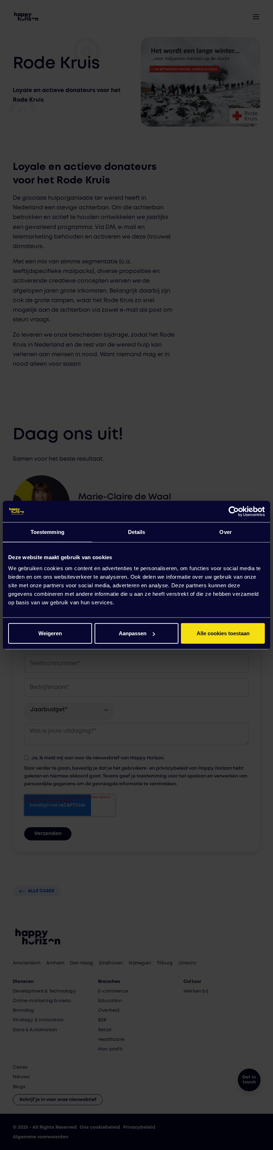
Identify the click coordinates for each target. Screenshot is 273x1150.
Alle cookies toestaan (223, 633)
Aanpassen (132, 633)
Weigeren (50, 633)
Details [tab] (136, 532)
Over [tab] (225, 532)
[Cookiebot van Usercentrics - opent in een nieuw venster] (234, 511)
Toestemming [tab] (47, 532)
